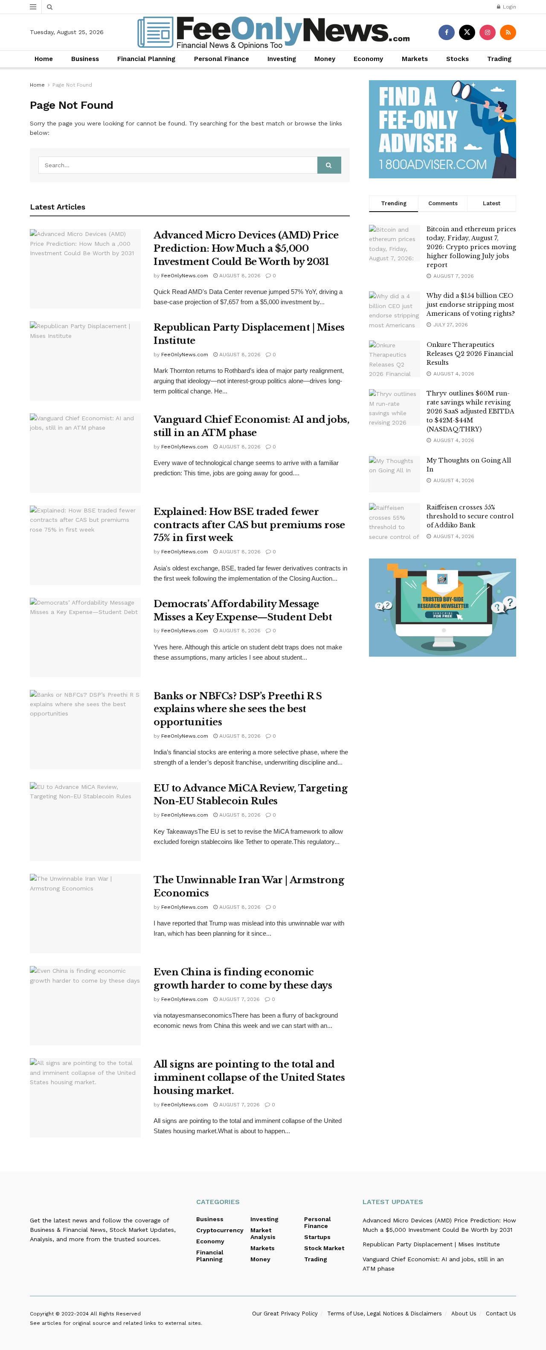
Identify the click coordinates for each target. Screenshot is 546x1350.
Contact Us (501, 1313)
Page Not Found (72, 85)
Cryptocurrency (220, 1230)
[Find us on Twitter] (467, 32)
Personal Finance (221, 59)
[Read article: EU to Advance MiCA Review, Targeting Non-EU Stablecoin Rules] (85, 821)
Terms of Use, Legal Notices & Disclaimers (384, 1313)
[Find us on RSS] (508, 32)
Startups (317, 1237)
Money (324, 59)
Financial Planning (146, 59)
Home (44, 59)
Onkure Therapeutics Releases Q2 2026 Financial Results (470, 354)
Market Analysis (263, 1233)
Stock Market (324, 1248)
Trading (499, 59)
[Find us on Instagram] (487, 32)
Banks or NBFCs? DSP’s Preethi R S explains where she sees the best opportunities (238, 709)
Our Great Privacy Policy (285, 1313)
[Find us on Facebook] (447, 32)
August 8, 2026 (239, 276)
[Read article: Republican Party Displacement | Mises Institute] (85, 361)
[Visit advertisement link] (442, 129)
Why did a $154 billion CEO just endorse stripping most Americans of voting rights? (471, 304)
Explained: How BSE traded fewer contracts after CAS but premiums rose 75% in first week (249, 525)
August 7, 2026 (239, 999)
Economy (368, 59)
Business (85, 59)
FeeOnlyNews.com (184, 276)
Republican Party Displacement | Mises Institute (431, 1244)
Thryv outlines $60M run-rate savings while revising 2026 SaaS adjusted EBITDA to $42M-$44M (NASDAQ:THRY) (470, 411)
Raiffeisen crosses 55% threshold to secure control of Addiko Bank (470, 516)
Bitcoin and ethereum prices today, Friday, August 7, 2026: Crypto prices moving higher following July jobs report (471, 247)
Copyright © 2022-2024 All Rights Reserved (85, 1314)
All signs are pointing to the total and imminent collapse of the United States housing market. (249, 1078)
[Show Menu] (33, 6)
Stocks (457, 59)
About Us (463, 1313)
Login (508, 7)
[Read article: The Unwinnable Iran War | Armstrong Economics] (85, 913)
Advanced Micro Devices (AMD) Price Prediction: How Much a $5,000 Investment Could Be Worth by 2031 (246, 249)
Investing (281, 59)
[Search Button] (49, 7)
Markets (415, 59)
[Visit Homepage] (273, 32)
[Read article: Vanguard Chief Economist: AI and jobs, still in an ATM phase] (85, 453)
